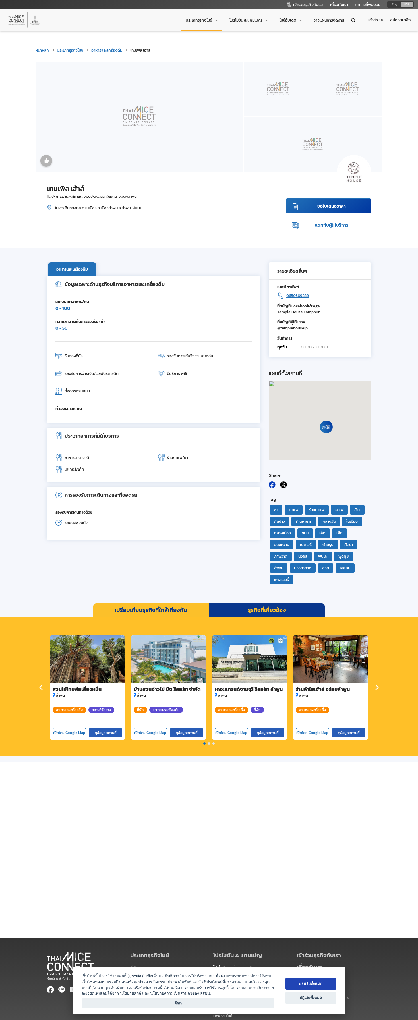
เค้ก (322, 533)
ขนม (305, 533)
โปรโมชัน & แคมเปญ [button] (246, 20)
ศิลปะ (348, 545)
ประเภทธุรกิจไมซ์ (70, 50)
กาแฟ (293, 510)
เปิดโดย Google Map (69, 732)
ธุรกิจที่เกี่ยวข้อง (267, 610)
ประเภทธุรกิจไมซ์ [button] (199, 20)
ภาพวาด (280, 556)
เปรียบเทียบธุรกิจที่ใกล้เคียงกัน (151, 610)
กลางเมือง (282, 533)
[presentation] (41, 687)
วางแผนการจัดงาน (329, 20)
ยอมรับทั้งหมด (310, 983)
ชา (276, 510)
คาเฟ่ (339, 510)
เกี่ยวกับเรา (339, 5)
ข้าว (357, 510)
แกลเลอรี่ (281, 580)
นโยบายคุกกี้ (130, 993)
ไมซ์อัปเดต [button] (288, 20)
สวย (325, 568)
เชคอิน (345, 568)
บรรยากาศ (302, 568)
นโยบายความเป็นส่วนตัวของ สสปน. (180, 993)
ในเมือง (352, 521)
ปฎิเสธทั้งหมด (311, 997)
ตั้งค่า (178, 1003)
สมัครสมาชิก (400, 20)
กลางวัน (329, 521)
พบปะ (323, 556)
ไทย (406, 4)
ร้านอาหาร (304, 521)
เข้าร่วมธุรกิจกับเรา (319, 955)
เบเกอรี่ (306, 545)
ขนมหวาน (281, 545)
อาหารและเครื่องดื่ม (106, 50)
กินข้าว (279, 521)
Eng (395, 4)
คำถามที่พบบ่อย (367, 5)
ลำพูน (278, 568)
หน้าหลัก (42, 50)
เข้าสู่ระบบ (376, 20)
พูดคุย (343, 556)
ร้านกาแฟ (316, 510)
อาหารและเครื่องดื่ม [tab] (72, 269)
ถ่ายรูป (328, 545)
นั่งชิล (302, 556)
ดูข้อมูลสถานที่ (106, 732)
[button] (204, 743)
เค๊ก (339, 533)
